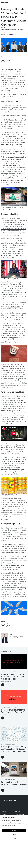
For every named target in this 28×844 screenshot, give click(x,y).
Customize (14, 834)
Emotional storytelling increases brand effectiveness (14, 783)
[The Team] (4, 2)
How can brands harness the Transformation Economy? (13, 711)
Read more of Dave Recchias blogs (14, 638)
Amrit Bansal (4, 707)
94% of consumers (7, 368)
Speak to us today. (7, 800)
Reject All (14, 838)
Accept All (14, 830)
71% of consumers (14, 307)
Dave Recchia (5, 29)
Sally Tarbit (3, 744)
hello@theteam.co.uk (19, 814)
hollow (8, 515)
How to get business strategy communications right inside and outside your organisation (13, 748)
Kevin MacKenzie (4, 671)
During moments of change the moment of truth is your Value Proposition (12, 676)
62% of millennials (7, 315)
